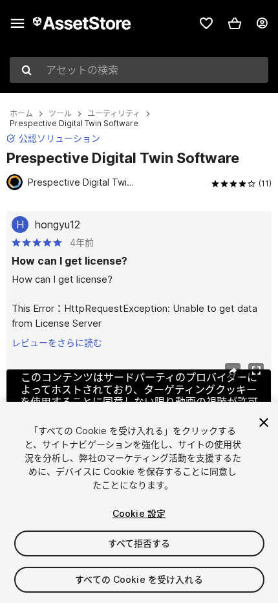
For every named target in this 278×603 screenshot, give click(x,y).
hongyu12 (57, 224)
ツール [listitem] (60, 113)
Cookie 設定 (139, 513)
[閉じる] (264, 422)
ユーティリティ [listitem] (113, 113)
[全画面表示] (256, 370)
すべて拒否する (139, 543)
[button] (234, 23)
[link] (206, 23)
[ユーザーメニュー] (261, 23)
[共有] (233, 370)
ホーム (21, 113)
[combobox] (139, 70)
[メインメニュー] (17, 23)
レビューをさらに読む (57, 342)
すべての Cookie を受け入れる (139, 579)
